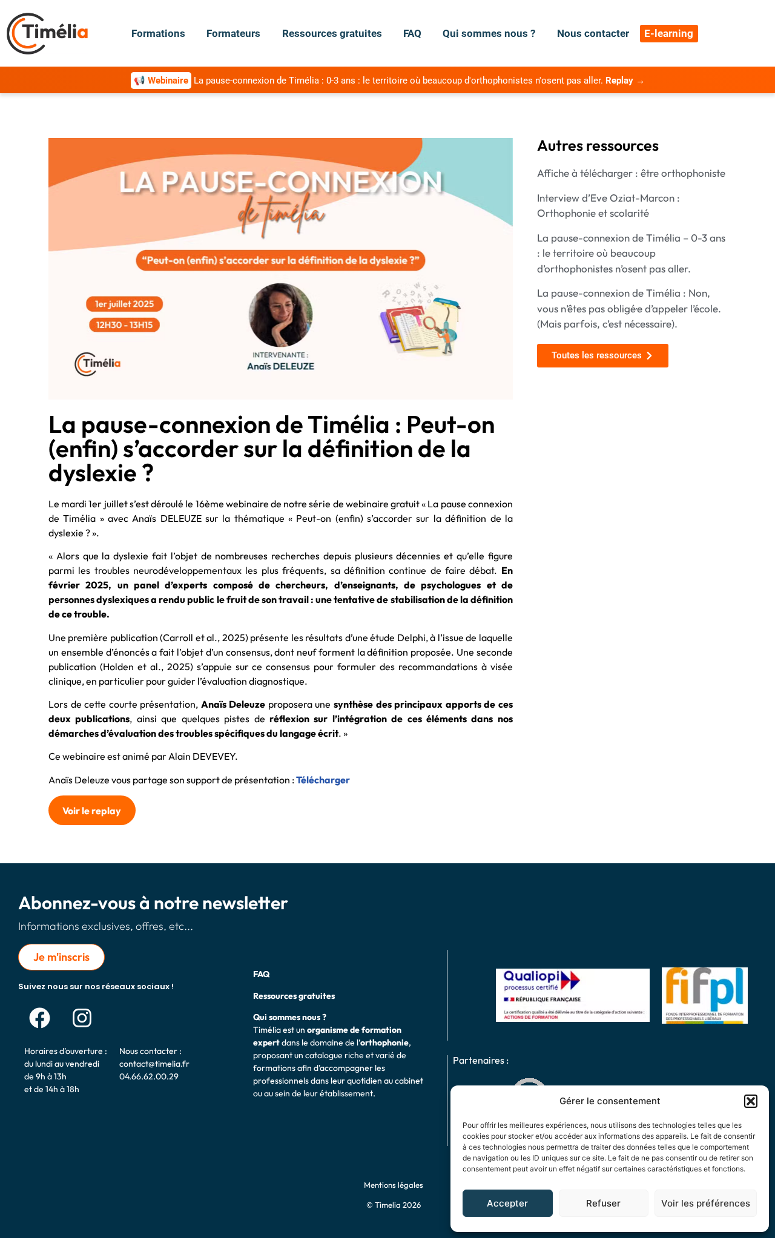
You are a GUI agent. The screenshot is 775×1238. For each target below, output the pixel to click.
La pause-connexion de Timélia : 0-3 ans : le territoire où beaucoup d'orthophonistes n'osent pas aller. (389, 80)
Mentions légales (393, 1185)
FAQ (412, 33)
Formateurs (233, 33)
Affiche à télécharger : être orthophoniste (631, 172)
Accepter (507, 1203)
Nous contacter (593, 33)
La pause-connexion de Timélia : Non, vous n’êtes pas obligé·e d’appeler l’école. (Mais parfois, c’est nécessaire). (629, 308)
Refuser (603, 1203)
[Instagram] (82, 1017)
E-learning (668, 33)
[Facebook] (39, 1017)
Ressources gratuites (332, 33)
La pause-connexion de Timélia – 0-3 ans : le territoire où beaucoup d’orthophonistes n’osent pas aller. (631, 253)
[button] (751, 1101)
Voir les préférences (705, 1203)
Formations (158, 33)
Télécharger (323, 780)
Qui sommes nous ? (489, 33)
